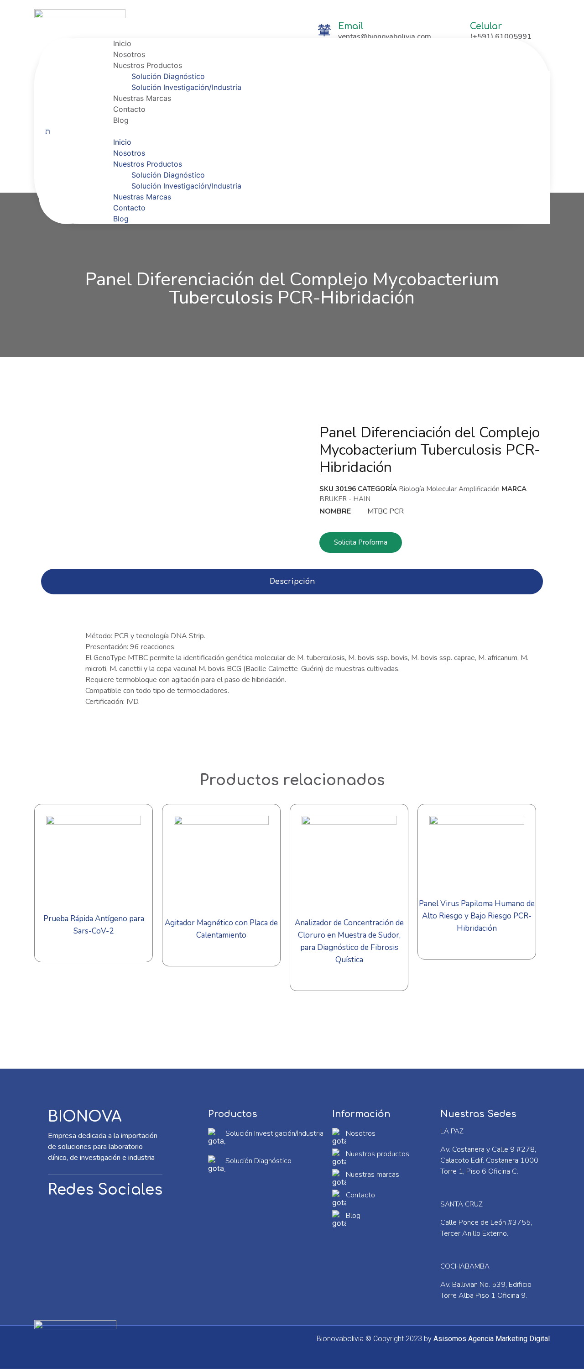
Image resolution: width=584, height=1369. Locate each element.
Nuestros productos (377, 1154)
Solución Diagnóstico (168, 76)
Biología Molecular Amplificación (449, 488)
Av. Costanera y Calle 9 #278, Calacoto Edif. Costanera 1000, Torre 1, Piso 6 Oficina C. (490, 1160)
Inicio (122, 43)
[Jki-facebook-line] (64, 1219)
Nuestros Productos (147, 65)
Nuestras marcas (372, 1175)
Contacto (129, 109)
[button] (322, 131)
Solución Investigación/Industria (186, 87)
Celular (486, 26)
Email (351, 26)
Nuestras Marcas (142, 98)
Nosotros (129, 54)
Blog (121, 120)
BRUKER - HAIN (344, 499)
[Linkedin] (96, 1219)
